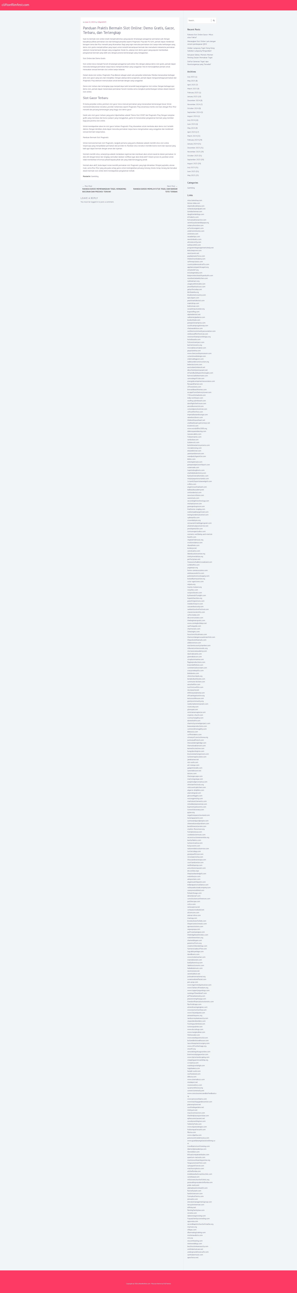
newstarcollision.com (195, 495)
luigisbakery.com (193, 1068)
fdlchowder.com (193, 1035)
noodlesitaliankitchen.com (197, 278)
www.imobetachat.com (196, 957)
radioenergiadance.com (196, 317)
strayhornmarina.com (195, 659)
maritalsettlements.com (197, 801)
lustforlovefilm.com (195, 687)
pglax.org (191, 812)
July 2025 (191, 77)
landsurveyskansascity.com (197, 1018)
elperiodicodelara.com (195, 206)
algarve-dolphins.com (195, 790)
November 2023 (193, 151)
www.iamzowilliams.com (197, 1099)
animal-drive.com (194, 915)
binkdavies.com (193, 673)
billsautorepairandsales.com (198, 1154)
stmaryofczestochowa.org (197, 737)
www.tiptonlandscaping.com (198, 1057)
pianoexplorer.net (194, 1104)
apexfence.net (193, 1257)
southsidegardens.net (195, 1107)
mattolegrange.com (195, 779)
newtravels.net (193, 253)
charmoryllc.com (193, 629)
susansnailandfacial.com (196, 979)
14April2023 (101, 22)
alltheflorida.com (194, 1171)
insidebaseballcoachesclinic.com (199, 1174)
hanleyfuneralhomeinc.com (197, 476)
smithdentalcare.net (195, 1249)
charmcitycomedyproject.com (198, 723)
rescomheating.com (195, 1241)
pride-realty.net (193, 1185)
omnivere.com (192, 234)
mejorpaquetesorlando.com (198, 478)
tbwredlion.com (193, 1152)
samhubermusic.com (195, 1254)
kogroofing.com (193, 311)
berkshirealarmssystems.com (198, 445)
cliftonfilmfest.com (15, 4)
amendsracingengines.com (197, 1007)
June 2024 (191, 124)
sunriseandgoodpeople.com (197, 820)
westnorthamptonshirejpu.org (199, 336)
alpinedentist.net (194, 314)
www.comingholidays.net (197, 623)
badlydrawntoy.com (195, 962)
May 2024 (191, 128)
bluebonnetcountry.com (196, 295)
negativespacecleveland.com (198, 815)
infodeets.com (193, 217)
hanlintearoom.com (195, 1193)
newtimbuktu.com (194, 239)
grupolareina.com (194, 350)
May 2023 (191, 175)
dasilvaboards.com (194, 654)
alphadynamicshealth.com (197, 1188)
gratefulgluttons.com (195, 601)
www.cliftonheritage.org (196, 1046)
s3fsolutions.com (194, 387)
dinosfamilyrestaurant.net (197, 370)
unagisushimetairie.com (196, 284)
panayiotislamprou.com (196, 323)
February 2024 (193, 140)
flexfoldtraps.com (194, 1004)
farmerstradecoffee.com (197, 948)
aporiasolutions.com (195, 926)
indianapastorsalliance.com (197, 884)
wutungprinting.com (195, 798)
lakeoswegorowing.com (196, 1216)
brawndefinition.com (195, 665)
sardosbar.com (193, 439)
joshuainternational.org (196, 976)
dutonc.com (192, 773)
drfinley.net (191, 1207)
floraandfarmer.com (195, 384)
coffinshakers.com (194, 734)
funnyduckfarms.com (195, 1196)
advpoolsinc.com (193, 879)
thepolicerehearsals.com (196, 640)
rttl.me (190, 1238)
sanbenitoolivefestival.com (198, 609)
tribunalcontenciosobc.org (197, 648)
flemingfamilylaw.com (196, 1210)
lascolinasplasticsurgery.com (198, 1043)
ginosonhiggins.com (194, 795)
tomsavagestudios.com (196, 531)
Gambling (94, 176)
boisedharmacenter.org (196, 578)
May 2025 (191, 81)
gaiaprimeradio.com (194, 768)
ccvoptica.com (193, 1063)
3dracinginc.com (193, 631)
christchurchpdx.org (194, 676)
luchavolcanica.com (195, 843)
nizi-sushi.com (192, 762)
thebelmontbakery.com (196, 259)
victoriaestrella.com (195, 857)
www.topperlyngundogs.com (198, 990)
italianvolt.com (193, 442)
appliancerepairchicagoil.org (198, 267)
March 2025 (192, 88)
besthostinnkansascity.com (197, 1246)
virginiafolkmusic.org (195, 540)
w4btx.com (191, 484)
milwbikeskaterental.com (197, 804)
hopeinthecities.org (194, 598)
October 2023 (192, 155)
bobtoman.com (193, 306)
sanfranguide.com (194, 626)
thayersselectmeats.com (197, 923)
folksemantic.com (194, 437)
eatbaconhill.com (194, 245)
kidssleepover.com (194, 250)
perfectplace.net (193, 559)
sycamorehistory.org (195, 1088)
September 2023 (193, 159)
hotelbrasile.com (193, 339)
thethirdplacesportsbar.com (198, 1115)
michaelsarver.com (194, 503)
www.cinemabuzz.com (196, 1079)
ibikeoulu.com (192, 731)
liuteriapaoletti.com (195, 818)
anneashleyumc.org (194, 1015)
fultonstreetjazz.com (195, 342)
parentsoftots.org (194, 943)
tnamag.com (192, 918)
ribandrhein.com (193, 545)
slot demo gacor (125, 109)
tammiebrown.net (194, 770)
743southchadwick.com (196, 395)
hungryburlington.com (195, 751)
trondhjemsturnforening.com (198, 1146)
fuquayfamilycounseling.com (198, 1218)
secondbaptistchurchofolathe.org (200, 1224)
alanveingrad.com (194, 793)
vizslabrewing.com (194, 448)
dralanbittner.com (194, 451)
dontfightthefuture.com (196, 403)
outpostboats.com (194, 592)
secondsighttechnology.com (198, 501)
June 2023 (191, 171)
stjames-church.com (195, 715)
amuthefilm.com (193, 684)
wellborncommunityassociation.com (201, 331)
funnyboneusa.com (194, 832)
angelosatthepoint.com (196, 882)
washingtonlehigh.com (196, 1065)
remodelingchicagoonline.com (198, 1051)
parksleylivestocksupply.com (198, 576)
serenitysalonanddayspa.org (198, 222)
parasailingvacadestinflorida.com (200, 1182)
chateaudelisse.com (195, 328)
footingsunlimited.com (196, 1024)
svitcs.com (191, 904)
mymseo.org (192, 1227)
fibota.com (191, 1132)
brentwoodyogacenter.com (197, 1054)
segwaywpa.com (193, 929)
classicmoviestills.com (196, 612)
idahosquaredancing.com (196, 431)
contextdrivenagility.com (197, 729)
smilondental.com (194, 492)
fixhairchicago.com (194, 893)
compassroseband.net (195, 910)
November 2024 (193, 104)
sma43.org (191, 1049)
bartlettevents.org (194, 345)
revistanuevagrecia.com (196, 712)
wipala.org (191, 584)
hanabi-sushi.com (194, 1071)
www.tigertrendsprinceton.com (199, 985)
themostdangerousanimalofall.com (201, 637)
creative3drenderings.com (197, 946)
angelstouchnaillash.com (197, 487)
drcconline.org (192, 871)
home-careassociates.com (197, 570)
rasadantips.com (193, 236)
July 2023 (191, 167)
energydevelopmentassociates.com (201, 381)
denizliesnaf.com (193, 896)
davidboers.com (193, 954)
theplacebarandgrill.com (196, 873)
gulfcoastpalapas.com (196, 932)
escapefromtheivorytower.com (199, 392)
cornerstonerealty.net (195, 1090)
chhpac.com (191, 1229)
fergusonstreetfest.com (196, 1163)
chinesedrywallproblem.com (198, 823)
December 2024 (193, 100)
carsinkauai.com (193, 1177)
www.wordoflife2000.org (197, 428)
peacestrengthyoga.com (196, 999)
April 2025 (191, 84)
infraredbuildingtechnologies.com (200, 373)
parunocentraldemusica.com (198, 1138)
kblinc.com (191, 459)
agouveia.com (192, 1221)
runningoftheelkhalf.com (197, 993)
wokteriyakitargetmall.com (197, 512)
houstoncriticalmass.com (197, 634)
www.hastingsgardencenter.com (199, 1101)
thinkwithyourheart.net (196, 420)
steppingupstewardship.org (197, 1060)
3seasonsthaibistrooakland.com (199, 562)
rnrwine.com (192, 1213)
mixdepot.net (192, 1082)
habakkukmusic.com (195, 968)
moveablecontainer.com (196, 348)
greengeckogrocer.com (196, 506)
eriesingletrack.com (194, 462)
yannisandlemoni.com (195, 453)
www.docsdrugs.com (195, 1029)
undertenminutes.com (195, 231)
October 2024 (192, 108)
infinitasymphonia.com (196, 693)
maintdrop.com (193, 303)
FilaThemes (167, 1284)
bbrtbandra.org (193, 292)
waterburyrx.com (193, 876)
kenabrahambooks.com (196, 679)
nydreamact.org (193, 281)
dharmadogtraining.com (196, 1232)
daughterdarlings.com (195, 214)
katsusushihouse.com (195, 698)
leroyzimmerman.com (195, 1204)
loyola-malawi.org (194, 587)
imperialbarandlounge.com (197, 414)
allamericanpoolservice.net (197, 526)
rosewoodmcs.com (194, 1085)
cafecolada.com (193, 615)
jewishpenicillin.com (195, 528)
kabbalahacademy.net (195, 489)
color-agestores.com (195, 581)
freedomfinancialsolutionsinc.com (200, 1001)
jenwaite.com (192, 1199)
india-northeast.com (195, 398)
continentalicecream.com (197, 667)
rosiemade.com (193, 467)
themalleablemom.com (196, 745)
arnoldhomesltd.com (195, 406)
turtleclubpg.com (194, 851)
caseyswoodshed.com (195, 890)
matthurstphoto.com (195, 1168)
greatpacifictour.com (195, 854)
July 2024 (191, 120)
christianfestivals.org (195, 784)
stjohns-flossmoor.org (196, 829)
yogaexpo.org (192, 567)
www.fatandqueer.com (196, 1012)
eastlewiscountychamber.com (198, 645)
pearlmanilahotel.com (196, 300)
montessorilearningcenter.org (198, 1160)
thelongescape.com (195, 776)
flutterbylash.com (194, 1190)
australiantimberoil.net (196, 367)
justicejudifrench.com (195, 740)
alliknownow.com (194, 642)
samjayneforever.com (195, 1165)
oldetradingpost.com (195, 359)
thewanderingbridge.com (196, 743)
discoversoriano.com (195, 617)
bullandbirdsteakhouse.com (198, 1040)
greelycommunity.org (195, 701)
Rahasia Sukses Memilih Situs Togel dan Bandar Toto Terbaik (155, 189)
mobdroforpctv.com (195, 604)
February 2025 (193, 92)
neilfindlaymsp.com (194, 865)
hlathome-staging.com (196, 509)
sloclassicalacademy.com (197, 651)
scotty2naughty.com (195, 718)
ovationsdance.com (194, 542)
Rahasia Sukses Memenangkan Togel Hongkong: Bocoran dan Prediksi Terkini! (104, 189)
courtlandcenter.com (195, 862)
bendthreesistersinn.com (196, 826)
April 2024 (191, 132)
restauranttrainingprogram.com (199, 523)
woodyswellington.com (196, 1121)
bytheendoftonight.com (196, 595)
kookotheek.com (193, 320)
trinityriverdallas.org (195, 556)
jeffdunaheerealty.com (196, 996)
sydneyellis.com (193, 517)
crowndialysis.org (194, 520)
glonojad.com (192, 709)
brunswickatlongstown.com (198, 754)
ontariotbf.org (193, 270)
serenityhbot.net (193, 974)
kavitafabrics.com (194, 840)
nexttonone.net (193, 971)
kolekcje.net (192, 548)
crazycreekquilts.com (195, 670)
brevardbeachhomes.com (197, 389)
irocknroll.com (192, 425)
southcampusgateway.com (197, 325)
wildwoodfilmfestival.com (197, 334)
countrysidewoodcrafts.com (198, 264)
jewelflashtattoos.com (196, 286)
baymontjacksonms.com (196, 807)
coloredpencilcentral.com (197, 409)
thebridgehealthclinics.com (197, 935)
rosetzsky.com (193, 706)
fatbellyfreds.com (194, 1124)
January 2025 (192, 96)
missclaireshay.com (194, 200)
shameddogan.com (194, 940)
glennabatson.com (194, 656)
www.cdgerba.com (194, 1135)
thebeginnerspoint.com (196, 620)
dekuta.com (191, 1076)
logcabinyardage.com (195, 951)
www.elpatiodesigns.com (197, 1127)
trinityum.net (192, 1110)
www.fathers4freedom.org (197, 987)
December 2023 (193, 148)
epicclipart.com (193, 298)
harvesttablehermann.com (197, 375)
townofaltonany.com (195, 809)
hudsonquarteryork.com (196, 1129)
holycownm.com (193, 846)
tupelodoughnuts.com (196, 470)
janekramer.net (193, 759)
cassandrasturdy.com (195, 606)
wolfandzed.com (193, 1074)
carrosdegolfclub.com (195, 378)
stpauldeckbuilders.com (196, 1021)
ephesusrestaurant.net (196, 1118)
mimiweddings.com (194, 1243)
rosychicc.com (192, 590)
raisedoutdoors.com (195, 417)
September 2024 (193, 112)
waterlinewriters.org (195, 937)
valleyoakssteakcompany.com (199, 887)
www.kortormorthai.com (197, 1010)
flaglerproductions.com (196, 662)
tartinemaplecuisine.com (196, 757)
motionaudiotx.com (195, 1235)
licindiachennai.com (194, 211)
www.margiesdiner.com (196, 1032)
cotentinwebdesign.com (196, 356)
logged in (94, 202)
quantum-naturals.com (196, 1157)
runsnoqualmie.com (194, 1026)
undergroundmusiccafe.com (198, 1252)
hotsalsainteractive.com (196, 220)
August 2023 (192, 163)
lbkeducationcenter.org (196, 553)
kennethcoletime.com (195, 748)
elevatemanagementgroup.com (199, 1202)
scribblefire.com (193, 565)
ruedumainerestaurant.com (197, 704)
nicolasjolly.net (193, 690)
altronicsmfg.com (194, 242)
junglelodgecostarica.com (197, 782)
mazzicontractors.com (196, 1113)
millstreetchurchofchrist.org (198, 1179)
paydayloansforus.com (196, 256)
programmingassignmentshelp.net (200, 247)
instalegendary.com (194, 272)
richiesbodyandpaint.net (196, 208)
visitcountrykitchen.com (196, 787)
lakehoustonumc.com (195, 965)
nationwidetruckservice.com (198, 848)
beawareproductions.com (197, 726)
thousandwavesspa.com (196, 859)
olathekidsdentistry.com (196, 473)
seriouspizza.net (193, 907)
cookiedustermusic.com (196, 834)
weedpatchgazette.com (196, 456)
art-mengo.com (193, 765)
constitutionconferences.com (198, 898)
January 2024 (192, 144)
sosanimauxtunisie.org (196, 309)
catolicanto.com (193, 551)
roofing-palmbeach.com (196, 400)
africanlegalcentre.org (196, 695)
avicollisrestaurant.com (196, 868)
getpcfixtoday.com (194, 289)
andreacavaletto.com (195, 573)
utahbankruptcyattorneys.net (198, 423)
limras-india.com (193, 203)
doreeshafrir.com (193, 720)
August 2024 (192, 116)
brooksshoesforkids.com (196, 921)
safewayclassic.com (195, 261)
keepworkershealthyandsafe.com (200, 275)
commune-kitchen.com (196, 681)
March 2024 (192, 136)
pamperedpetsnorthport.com (198, 464)
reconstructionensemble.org (198, 837)
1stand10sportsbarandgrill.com (199, 481)
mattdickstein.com (194, 960)
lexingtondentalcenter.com (197, 514)
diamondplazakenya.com (196, 1149)
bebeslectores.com (194, 364)
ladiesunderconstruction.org (198, 361)
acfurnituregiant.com (195, 228)
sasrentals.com (193, 498)
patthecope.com (193, 901)
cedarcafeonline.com (195, 225)
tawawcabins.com (194, 434)
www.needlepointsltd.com (197, 1037)
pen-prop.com (192, 982)
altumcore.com (193, 912)
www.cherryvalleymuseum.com (199, 353)
